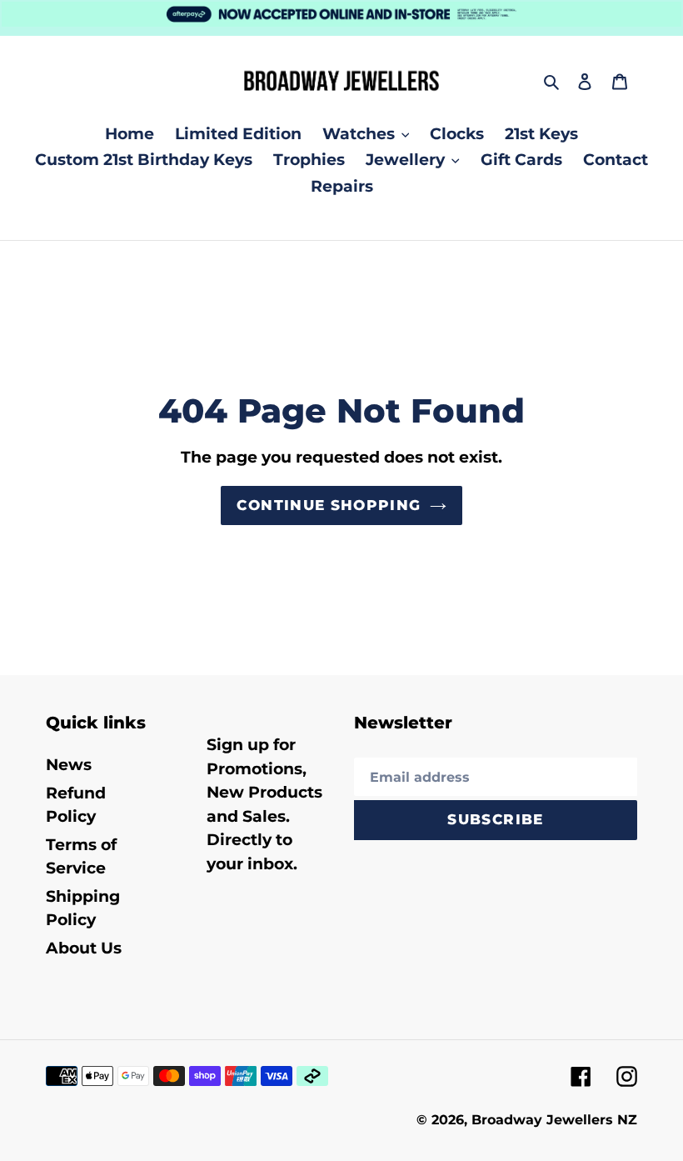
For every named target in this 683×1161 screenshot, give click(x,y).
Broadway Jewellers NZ (554, 1120)
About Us (84, 948)
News (69, 764)
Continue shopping (329, 505)
